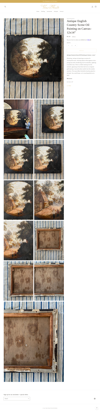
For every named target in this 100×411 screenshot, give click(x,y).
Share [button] (70, 85)
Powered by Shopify (54, 408)
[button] (5, 6)
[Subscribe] (28, 398)
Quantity (68, 42)
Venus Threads (48, 408)
